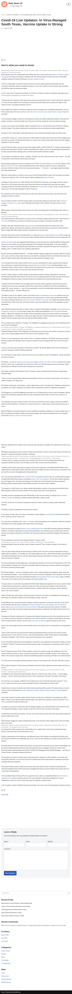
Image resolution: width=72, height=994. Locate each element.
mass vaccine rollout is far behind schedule (23, 607)
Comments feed (6, 979)
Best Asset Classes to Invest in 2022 (12, 915)
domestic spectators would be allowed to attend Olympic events (40, 690)
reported (18, 759)
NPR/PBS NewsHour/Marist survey (44, 163)
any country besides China (50, 235)
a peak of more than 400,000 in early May (35, 300)
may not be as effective (39, 620)
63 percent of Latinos (12, 166)
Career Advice (5, 951)
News (3, 957)
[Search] (69, 893)
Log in (3, 973)
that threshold (49, 177)
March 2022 (5, 935)
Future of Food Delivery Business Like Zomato (15, 906)
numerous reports (55, 311)
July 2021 (4, 938)
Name (6, 841)
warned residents (50, 514)
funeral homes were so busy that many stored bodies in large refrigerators (46, 112)
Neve (3, 992)
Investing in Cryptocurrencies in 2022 (54, 925)
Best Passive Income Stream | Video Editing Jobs (16, 903)
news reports (9, 242)
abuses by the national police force (33, 528)
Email (28, 841)
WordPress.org (6, 982)
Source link (4, 794)
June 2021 (4, 941)
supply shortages (29, 225)
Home (3, 14)
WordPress (17, 992)
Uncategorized (5, 963)
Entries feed (5, 976)
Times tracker (43, 186)
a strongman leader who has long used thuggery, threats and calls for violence (33, 362)
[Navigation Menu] (69, 4)
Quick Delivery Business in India (11, 912)
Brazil (3, 481)
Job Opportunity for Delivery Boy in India (13, 909)
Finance (3, 954)
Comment (7, 849)
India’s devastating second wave (46, 295)
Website (50, 841)
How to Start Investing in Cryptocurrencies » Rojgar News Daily (21, 925)
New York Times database (41, 479)
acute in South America (28, 477)
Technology (5, 960)
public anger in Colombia (26, 521)
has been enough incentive (35, 79)
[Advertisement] (36, 46)
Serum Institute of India (44, 265)
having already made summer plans (48, 577)
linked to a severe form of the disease (20, 415)
